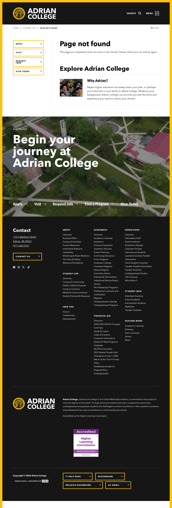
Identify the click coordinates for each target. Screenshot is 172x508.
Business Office (70, 238)
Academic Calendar (103, 238)
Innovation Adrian (102, 273)
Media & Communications (75, 292)
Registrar (98, 298)
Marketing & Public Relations (76, 256)
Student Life (29, 28)
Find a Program (101, 259)
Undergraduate (101, 373)
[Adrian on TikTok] (29, 267)
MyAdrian (129, 306)
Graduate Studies (133, 248)
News (127, 340)
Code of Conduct (102, 334)
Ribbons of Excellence (73, 263)
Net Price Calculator (103, 349)
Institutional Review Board (106, 280)
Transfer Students (133, 270)
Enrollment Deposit (134, 245)
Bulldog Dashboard (78, 485)
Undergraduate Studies (136, 273)
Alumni (66, 312)
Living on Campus (71, 289)
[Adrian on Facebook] (14, 267)
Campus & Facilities (72, 241)
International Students (135, 252)
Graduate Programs (103, 266)
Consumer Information (104, 338)
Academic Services (103, 248)
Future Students (132, 299)
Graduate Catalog (102, 263)
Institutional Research (73, 248)
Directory (129, 329)
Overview (67, 234)
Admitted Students (134, 296)
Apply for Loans (101, 331)
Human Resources (71, 245)
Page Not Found (48, 28)
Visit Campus (131, 277)
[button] (134, 13)
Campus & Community (73, 282)
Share (156, 28)
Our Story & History (72, 259)
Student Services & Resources (76, 296)
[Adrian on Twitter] (23, 267)
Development (69, 319)
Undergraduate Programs (106, 305)
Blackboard (105, 476)
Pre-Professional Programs (106, 287)
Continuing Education (104, 256)
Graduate (98, 345)
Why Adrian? (131, 280)
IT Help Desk (73, 476)
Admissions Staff (132, 238)
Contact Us (23, 256)
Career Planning (101, 252)
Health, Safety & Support (74, 285)
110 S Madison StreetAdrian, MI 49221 (24, 239)
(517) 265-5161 (21, 245)
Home (16, 28)
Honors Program (101, 270)
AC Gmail (113, 485)
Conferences (69, 315)
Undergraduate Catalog (105, 301)
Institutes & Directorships (105, 277)
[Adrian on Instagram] (19, 267)
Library (97, 284)
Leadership (68, 252)
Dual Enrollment (132, 241)
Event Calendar (132, 333)
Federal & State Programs (106, 342)
